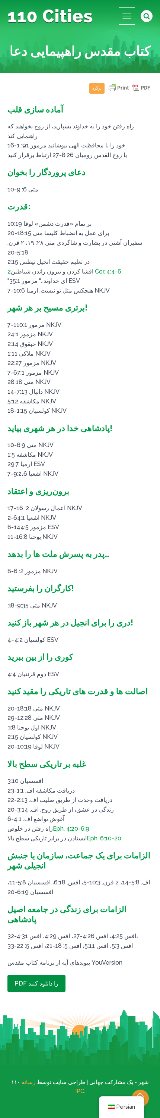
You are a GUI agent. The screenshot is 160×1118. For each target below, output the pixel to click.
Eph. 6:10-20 (104, 838)
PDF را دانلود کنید (36, 983)
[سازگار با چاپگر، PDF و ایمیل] (129, 91)
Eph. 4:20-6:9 (71, 828)
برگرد (97, 88)
